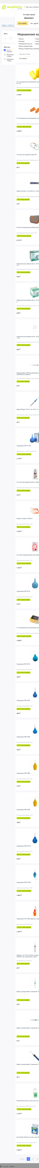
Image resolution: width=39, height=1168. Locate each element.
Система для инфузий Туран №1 (27, 154)
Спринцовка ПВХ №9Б (23, 809)
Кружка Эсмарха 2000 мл (24, 518)
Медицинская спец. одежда (27, 44)
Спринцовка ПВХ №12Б (24, 846)
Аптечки (21, 39)
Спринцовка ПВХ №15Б (24, 882)
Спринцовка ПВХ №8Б (23, 773)
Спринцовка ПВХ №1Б (23, 664)
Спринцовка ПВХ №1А (23, 591)
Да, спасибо (22, 23)
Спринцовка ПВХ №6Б (23, 737)
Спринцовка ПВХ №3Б (23, 700)
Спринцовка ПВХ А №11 (24, 446)
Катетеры (21, 41)
